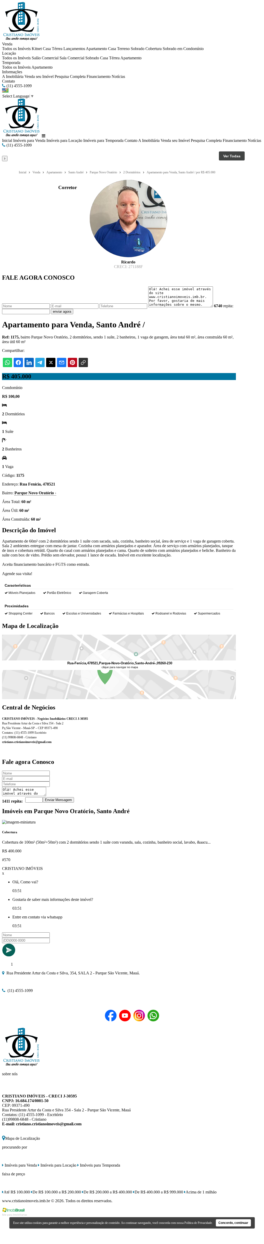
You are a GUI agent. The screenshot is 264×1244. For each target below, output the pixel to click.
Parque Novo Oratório (35, 493)
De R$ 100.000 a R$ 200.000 (56, 1192)
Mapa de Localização (22, 1138)
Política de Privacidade (198, 1223)
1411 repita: (12, 801)
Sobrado (137, 48)
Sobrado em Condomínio (183, 48)
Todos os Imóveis (16, 48)
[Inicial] (21, 39)
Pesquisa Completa (70, 76)
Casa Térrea (52, 48)
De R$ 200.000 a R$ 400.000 (108, 1192)
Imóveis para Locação (64, 140)
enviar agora (62, 311)
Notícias (118, 76)
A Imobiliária (12, 76)
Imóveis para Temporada (103, 140)
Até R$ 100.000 (17, 1192)
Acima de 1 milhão (201, 1192)
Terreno (123, 48)
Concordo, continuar (233, 1223)
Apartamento (96, 48)
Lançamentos (74, 48)
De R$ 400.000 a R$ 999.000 (159, 1192)
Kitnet (37, 48)
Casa (112, 48)
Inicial (7, 140)
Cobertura (153, 48)
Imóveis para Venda (29, 140)
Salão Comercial (45, 58)
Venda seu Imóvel (39, 76)
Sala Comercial (72, 58)
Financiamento (99, 76)
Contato (8, 81)
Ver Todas (232, 156)
